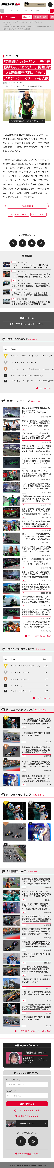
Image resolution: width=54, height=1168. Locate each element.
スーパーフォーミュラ (30, 10)
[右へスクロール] (52, 11)
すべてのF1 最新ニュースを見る (34, 1031)
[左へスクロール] (2, 11)
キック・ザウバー (22, 215)
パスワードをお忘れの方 (28, 1110)
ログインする (26, 1103)
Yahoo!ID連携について (28, 1153)
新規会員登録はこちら (28, 1116)
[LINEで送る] (32, 243)
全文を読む (26, 205)
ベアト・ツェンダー (39, 215)
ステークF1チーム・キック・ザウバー (27, 324)
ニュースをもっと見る (39, 636)
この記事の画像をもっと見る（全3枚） (26, 121)
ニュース (26, 17)
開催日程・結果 (41, 17)
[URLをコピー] (41, 243)
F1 (7, 10)
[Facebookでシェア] (22, 243)
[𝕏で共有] (13, 243)
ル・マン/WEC (47, 10)
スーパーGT (15, 10)
